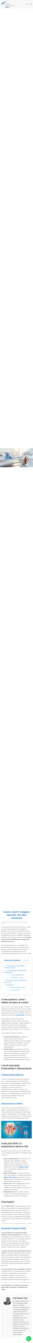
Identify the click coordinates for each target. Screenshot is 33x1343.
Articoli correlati (13, 990)
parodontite (20, 1015)
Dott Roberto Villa (10, 922)
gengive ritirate (24, 1167)
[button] (29, 4)
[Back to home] (8, 4)
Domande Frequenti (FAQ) (16, 987)
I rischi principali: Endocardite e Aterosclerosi (15, 971)
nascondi (26, 960)
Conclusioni (9, 985)
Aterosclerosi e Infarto (15, 977)
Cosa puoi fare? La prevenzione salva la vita (15, 981)
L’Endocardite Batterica (15, 975)
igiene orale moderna (10, 1177)
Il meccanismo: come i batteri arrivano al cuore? (14, 966)
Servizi (3, 923)
